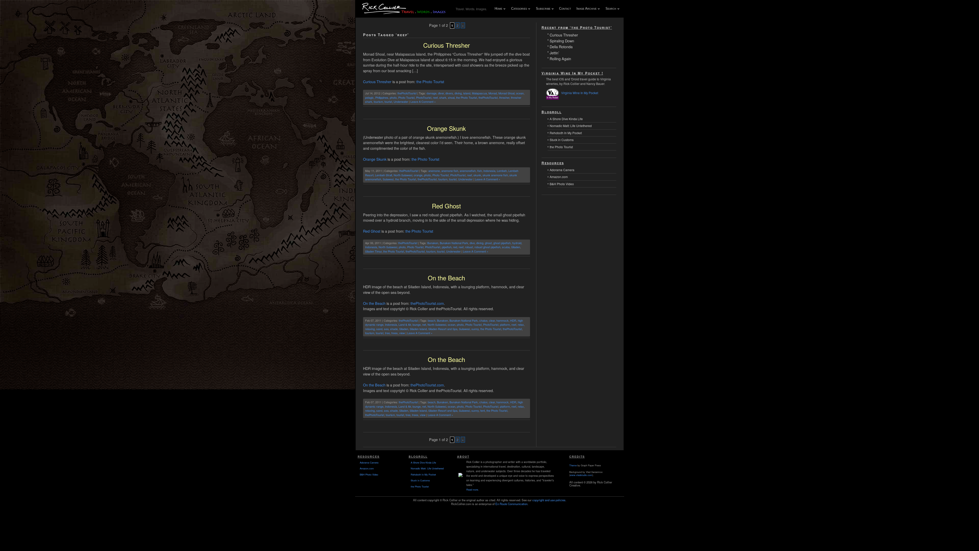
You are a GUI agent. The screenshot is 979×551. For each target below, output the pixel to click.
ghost (488, 243)
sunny (475, 329)
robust (469, 247)
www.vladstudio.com (581, 475)
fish (479, 171)
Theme (573, 465)
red (455, 247)
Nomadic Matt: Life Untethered (571, 125)
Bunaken (432, 243)
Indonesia (489, 171)
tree (387, 333)
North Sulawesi (403, 175)
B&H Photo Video (562, 184)
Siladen (515, 247)
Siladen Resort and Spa (442, 329)
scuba (506, 247)
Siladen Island (418, 329)
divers (449, 93)
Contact (565, 8)
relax (521, 324)
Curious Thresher (446, 45)
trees (394, 333)
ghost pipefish (502, 243)
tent (482, 410)
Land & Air (404, 324)
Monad (492, 93)
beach (431, 320)
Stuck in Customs (562, 139)
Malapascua (479, 93)
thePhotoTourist (407, 93)
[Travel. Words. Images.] (404, 13)
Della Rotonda (561, 46)
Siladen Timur (373, 251)
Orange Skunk (446, 128)
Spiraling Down (562, 40)
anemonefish (468, 171)
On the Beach (446, 277)
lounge (417, 324)
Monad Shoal (506, 93)
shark (442, 97)
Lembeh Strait (383, 175)
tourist (388, 101)
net (424, 324)
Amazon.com (559, 176)
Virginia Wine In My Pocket (579, 93)
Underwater (401, 101)
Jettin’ (554, 52)
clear (492, 320)
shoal (451, 97)
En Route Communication (511, 504)
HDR (513, 320)
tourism (378, 101)
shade (394, 329)
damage (431, 93)
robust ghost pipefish (487, 247)
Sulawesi (388, 179)
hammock (502, 320)
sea (386, 329)
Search (609, 9)
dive (472, 243)
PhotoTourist (423, 97)
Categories (518, 9)
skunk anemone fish (495, 175)
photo (393, 97)
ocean (520, 93)
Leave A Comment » (423, 101)
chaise (483, 320)
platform (505, 324)
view (402, 333)
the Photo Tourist (430, 81)
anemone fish (449, 171)
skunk (477, 175)
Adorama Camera (562, 170)
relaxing (370, 329)
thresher (504, 97)
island (466, 93)
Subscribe (542, 9)
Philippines (381, 97)
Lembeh (502, 171)
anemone (434, 171)
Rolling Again (560, 58)
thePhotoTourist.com (427, 303)
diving (458, 93)
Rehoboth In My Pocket (566, 133)
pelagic (369, 97)
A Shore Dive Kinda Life (566, 119)
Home (497, 9)
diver (441, 93)
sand (379, 329)
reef (435, 97)
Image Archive (585, 9)
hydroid (516, 243)
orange (418, 175)
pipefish (447, 247)
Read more (472, 489)
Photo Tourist (406, 97)
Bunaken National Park (454, 243)
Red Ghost (446, 205)
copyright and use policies (548, 500)
